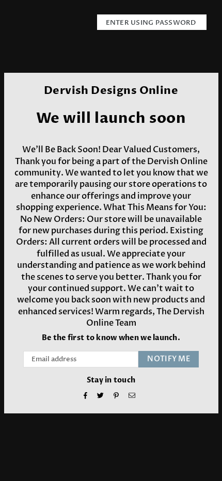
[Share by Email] (132, 396)
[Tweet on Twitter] (100, 396)
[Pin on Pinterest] (116, 396)
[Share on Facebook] (85, 396)
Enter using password (152, 22)
